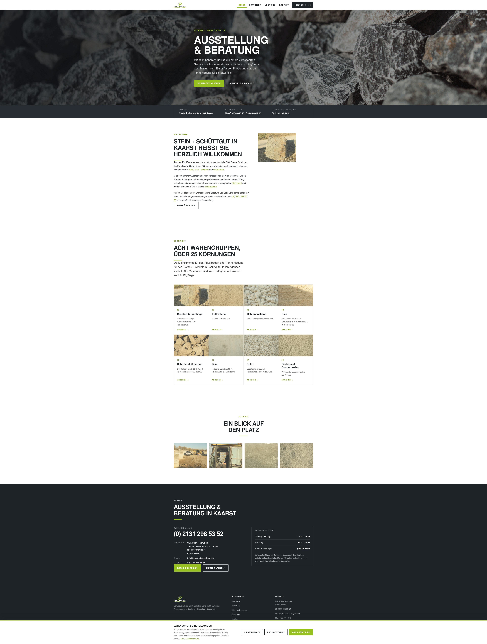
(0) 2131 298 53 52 (281, 113)
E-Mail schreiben (187, 568)
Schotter (205, 169)
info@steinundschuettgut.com (201, 557)
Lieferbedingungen (239, 610)
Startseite (236, 601)
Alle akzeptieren (301, 632)
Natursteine (218, 169)
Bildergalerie (211, 186)
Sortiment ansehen (209, 83)
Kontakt (284, 5)
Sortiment (255, 5)
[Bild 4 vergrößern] (296, 455)
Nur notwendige (276, 632)
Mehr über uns (186, 205)
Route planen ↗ (215, 568)
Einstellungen (252, 632)
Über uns (270, 5)
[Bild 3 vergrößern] (261, 455)
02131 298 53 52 (302, 5)
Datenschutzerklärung (190, 638)
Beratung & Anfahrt (241, 83)
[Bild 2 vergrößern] (225, 455)
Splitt (197, 169)
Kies (191, 169)
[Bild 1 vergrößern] (190, 455)
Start (242, 5)
